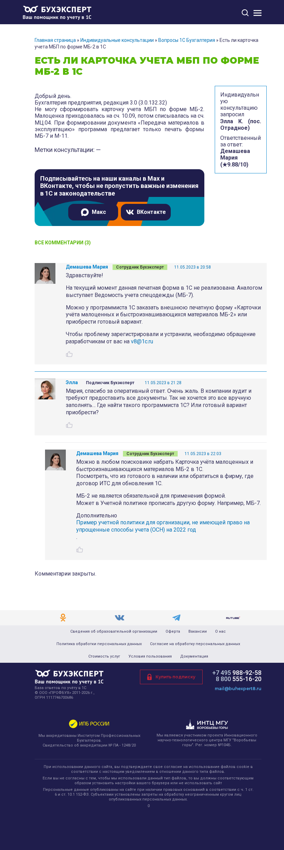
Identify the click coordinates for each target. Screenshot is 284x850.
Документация (194, 656)
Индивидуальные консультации (117, 40)
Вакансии (197, 632)
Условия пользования (150, 656)
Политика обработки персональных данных (99, 644)
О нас (220, 632)
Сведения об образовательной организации (113, 632)
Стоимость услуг (104, 656)
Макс (99, 212)
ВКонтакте (151, 212)
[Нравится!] (69, 354)
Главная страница (55, 40)
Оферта (173, 632)
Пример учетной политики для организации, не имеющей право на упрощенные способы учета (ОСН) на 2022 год (163, 526)
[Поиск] (245, 12)
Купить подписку (175, 676)
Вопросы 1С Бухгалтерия (186, 40)
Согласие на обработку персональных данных (195, 644)
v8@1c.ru (142, 341)
